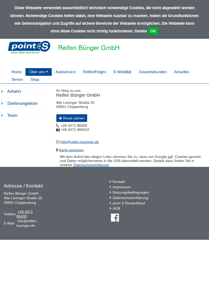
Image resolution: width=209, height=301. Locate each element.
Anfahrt (14, 91)
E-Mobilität (122, 72)
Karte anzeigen (71, 150)
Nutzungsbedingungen (131, 192)
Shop (34, 79)
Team (12, 115)
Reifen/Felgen (94, 72)
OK (153, 31)
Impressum (122, 187)
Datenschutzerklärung (91, 165)
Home (16, 72)
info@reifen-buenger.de (80, 142)
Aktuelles (181, 72)
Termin (17, 79)
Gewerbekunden (152, 72)
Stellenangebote (22, 103)
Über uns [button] (37, 72)
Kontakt (119, 182)
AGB (116, 208)
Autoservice (65, 72)
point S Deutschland (129, 203)
